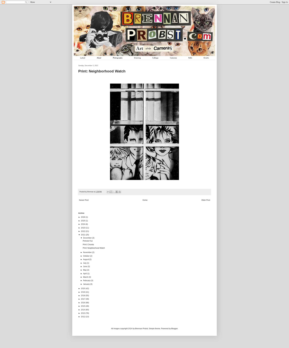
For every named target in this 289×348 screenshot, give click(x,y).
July (85, 263)
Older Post (205, 200)
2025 (83, 221)
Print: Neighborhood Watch (94, 248)
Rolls (190, 58)
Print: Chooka (88, 244)
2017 (83, 299)
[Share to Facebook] (116, 191)
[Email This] (108, 191)
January (86, 284)
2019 (83, 292)
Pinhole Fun (88, 241)
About (99, 58)
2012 (83, 317)
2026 (83, 217)
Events (206, 58)
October (86, 256)
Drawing (137, 58)
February (87, 280)
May (85, 270)
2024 (83, 224)
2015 (83, 306)
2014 (83, 310)
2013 (83, 313)
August (86, 259)
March (86, 277)
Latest (82, 58)
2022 (83, 231)
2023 (83, 228)
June (85, 266)
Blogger (174, 329)
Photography (118, 58)
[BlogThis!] (111, 191)
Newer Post (84, 200)
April (85, 274)
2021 (83, 235)
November (87, 252)
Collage (155, 58)
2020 (83, 288)
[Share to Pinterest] (119, 191)
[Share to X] (113, 191)
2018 (83, 296)
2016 (83, 303)
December (87, 238)
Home (145, 200)
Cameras (173, 58)
